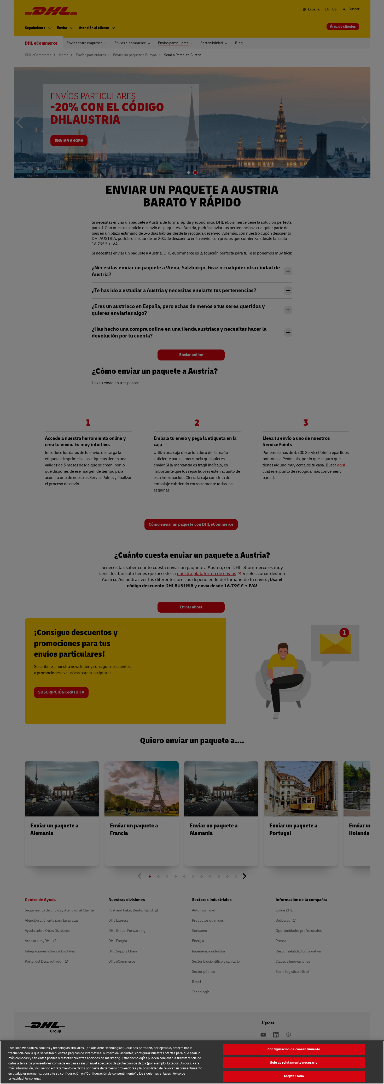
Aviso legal (32, 1078)
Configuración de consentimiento (293, 1049)
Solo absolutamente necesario (294, 1063)
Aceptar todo (294, 1076)
